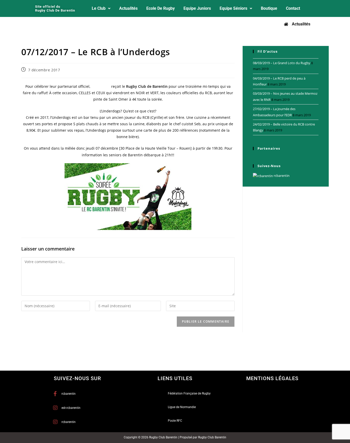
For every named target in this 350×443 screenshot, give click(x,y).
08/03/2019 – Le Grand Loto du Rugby (281, 63)
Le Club (99, 8)
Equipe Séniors (233, 8)
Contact (293, 8)
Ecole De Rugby (160, 8)
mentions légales (272, 378)
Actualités (128, 8)
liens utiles (175, 378)
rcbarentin (281, 175)
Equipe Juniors (197, 8)
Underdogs (100, 86)
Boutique (269, 8)
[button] (101, 8)
